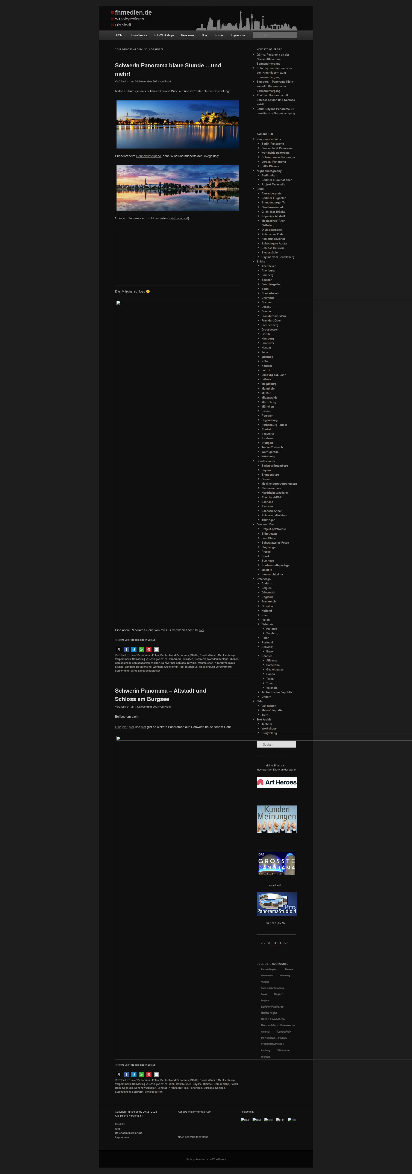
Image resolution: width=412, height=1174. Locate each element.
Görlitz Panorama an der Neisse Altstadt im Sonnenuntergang (273, 58)
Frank (167, 81)
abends (234, 924)
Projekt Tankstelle (273, 184)
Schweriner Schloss (173, 928)
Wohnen (158, 932)
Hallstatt (265, 1031)
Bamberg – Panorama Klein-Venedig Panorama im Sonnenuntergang (275, 86)
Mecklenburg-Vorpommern (215, 932)
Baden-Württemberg (272, 988)
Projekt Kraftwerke (272, 1043)
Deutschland (143, 932)
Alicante (289, 969)
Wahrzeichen (205, 928)
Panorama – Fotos (269, 139)
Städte (194, 920)
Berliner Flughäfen (274, 198)
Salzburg (265, 1050)
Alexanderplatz (271, 193)
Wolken (155, 928)
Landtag (130, 932)
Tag (181, 932)
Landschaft (284, 1031)
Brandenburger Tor (274, 202)
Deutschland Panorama (174, 920)
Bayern (278, 994)
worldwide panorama (275, 152)
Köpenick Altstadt (273, 216)
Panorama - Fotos (148, 920)
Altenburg (285, 975)
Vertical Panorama (274, 161)
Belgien (265, 1000)
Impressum (238, 35)
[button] (118, 914)
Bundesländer (208, 920)
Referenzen (188, 35)
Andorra (265, 981)
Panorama (175, 924)
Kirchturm (221, 928)
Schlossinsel (123, 928)
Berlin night (269, 175)
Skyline (191, 928)
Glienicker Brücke (273, 211)
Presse (266, 551)
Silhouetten (283, 1050)
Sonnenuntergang (126, 936)
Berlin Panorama (273, 143)
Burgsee (188, 924)
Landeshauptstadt (149, 936)
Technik (265, 1056)
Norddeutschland (217, 924)
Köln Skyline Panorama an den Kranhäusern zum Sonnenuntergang (274, 72)
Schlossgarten (141, 928)
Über (205, 35)
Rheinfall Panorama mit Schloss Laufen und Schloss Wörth (276, 99)
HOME (120, 35)
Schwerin (138, 924)
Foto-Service (139, 35)
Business (268, 560)
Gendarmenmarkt (273, 207)
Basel (264, 994)
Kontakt (219, 35)
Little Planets (270, 166)
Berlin (261, 189)
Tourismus (191, 932)
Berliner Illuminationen (277, 180)
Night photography (269, 171)
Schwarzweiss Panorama (278, 157)
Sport (265, 556)
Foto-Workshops (164, 35)
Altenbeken (267, 975)
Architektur (171, 932)
